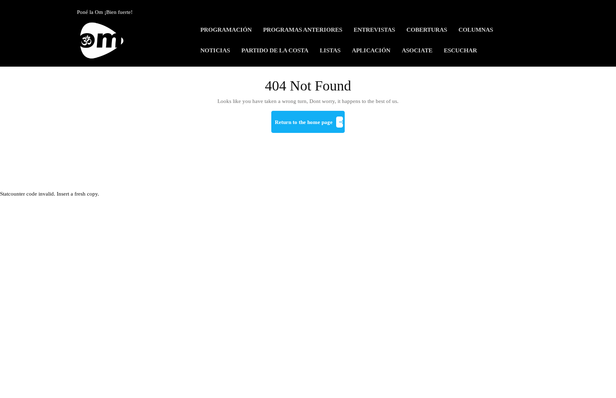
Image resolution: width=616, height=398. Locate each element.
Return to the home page (310, 125)
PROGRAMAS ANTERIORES (302, 29)
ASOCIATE (417, 50)
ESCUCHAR (460, 50)
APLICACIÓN (371, 50)
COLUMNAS (475, 29)
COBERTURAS (426, 29)
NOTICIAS (215, 50)
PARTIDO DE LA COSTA (274, 50)
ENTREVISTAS (374, 29)
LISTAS (330, 50)
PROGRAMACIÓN (226, 29)
